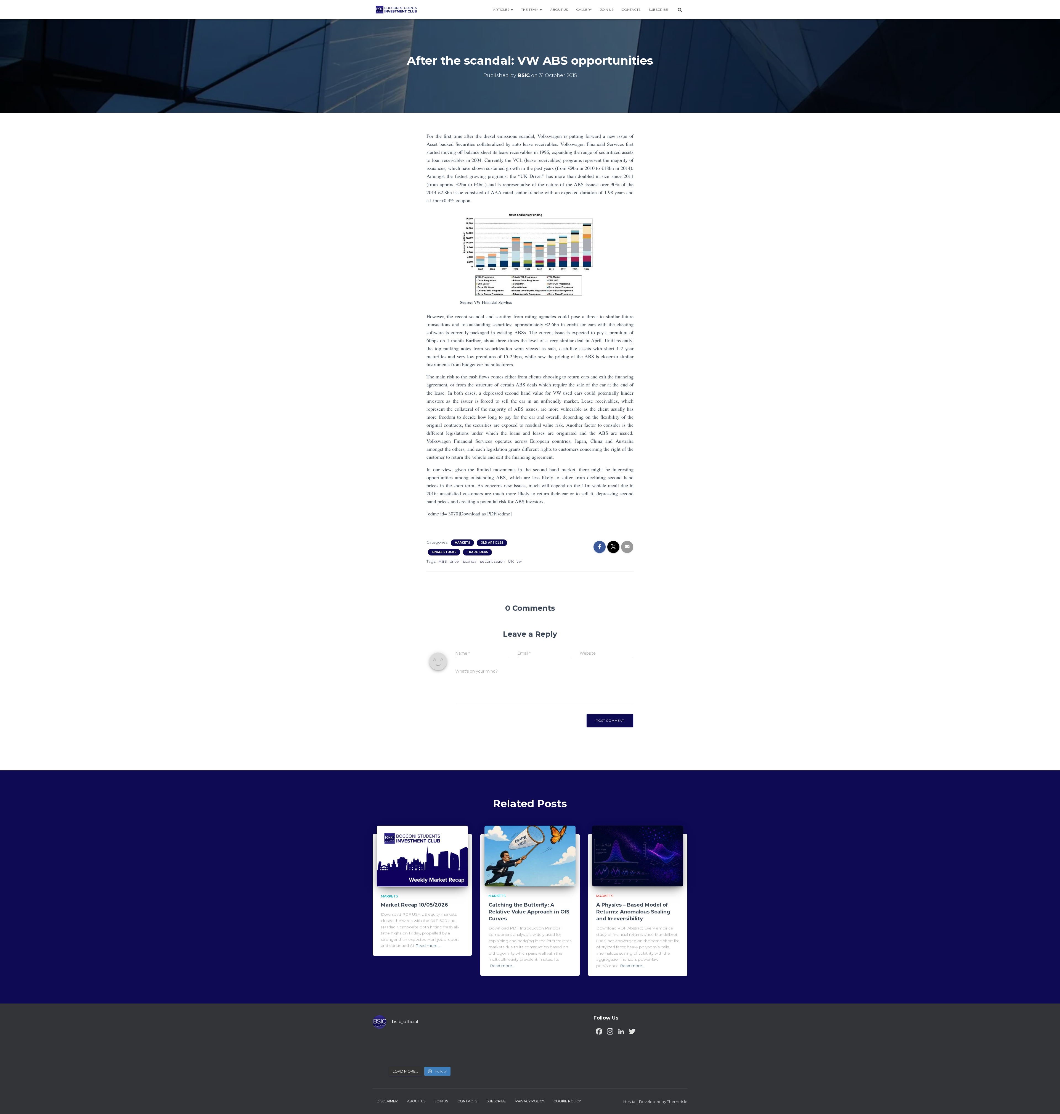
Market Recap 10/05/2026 (414, 905)
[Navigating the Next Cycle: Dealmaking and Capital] (408, 1056)
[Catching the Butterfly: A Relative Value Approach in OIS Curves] (530, 855)
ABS (443, 561)
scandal (470, 561)
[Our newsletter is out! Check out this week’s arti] (431, 1042)
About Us (559, 9)
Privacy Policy (529, 1101)
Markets (462, 542)
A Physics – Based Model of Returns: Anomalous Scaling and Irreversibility (633, 912)
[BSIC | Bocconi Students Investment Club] (396, 10)
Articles (501, 9)
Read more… (427, 945)
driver (455, 561)
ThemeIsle (677, 1101)
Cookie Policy (567, 1101)
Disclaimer (387, 1101)
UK (511, 561)
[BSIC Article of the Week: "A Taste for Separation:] (455, 1042)
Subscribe (658, 9)
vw (519, 561)
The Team (530, 9)
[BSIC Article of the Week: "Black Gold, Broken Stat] (431, 1056)
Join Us (606, 9)
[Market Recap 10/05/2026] (422, 855)
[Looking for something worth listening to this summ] (384, 1042)
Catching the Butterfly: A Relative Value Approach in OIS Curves (529, 912)
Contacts (631, 9)
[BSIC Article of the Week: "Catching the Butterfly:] (408, 1042)
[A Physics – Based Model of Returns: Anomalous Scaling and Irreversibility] (637, 855)
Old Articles (492, 542)
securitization (492, 561)
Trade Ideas (477, 552)
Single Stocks (444, 552)
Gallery (584, 9)
